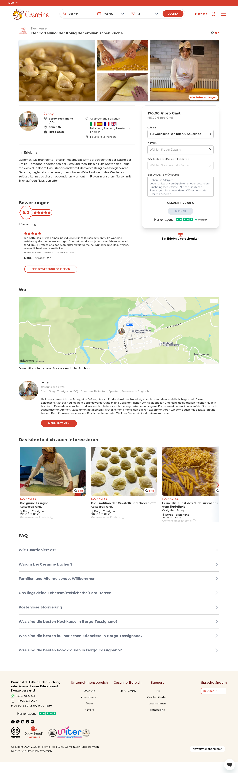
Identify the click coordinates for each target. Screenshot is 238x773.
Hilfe (157, 691)
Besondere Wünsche (163, 174)
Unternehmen (157, 703)
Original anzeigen (66, 252)
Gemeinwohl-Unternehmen (82, 746)
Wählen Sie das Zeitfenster (168, 159)
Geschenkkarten (157, 697)
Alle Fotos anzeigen (203, 97)
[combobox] (80, 14)
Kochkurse (39, 28)
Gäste (151, 127)
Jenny (48, 114)
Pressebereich (89, 697)
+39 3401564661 (25, 695)
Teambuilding (157, 709)
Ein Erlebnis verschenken (180, 238)
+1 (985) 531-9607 (26, 700)
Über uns (89, 691)
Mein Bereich (128, 691)
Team (89, 703)
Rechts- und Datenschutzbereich (31, 751)
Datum (152, 143)
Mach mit (201, 13)
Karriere (89, 709)
